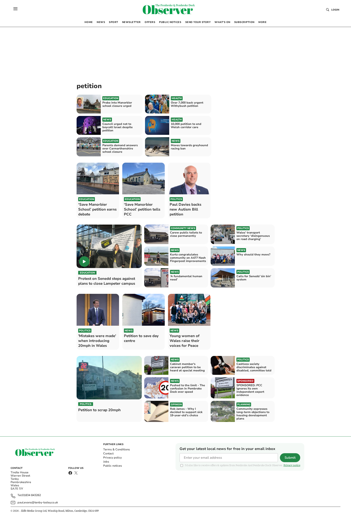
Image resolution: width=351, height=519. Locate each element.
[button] (15, 9)
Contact (108, 453)
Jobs (106, 462)
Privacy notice (292, 465)
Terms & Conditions (116, 449)
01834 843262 (31, 495)
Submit (290, 457)
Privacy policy (112, 458)
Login (335, 9)
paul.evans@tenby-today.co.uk (37, 502)
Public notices (112, 466)
